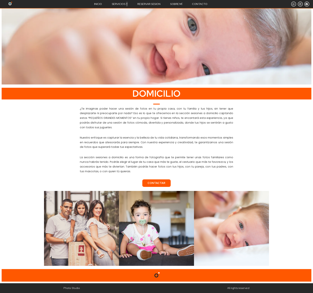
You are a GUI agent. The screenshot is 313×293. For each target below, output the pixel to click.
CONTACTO (199, 4)
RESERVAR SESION (149, 4)
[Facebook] (306, 4)
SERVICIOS (119, 4)
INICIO (98, 4)
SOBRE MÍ (176, 4)
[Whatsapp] (293, 4)
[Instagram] (300, 4)
